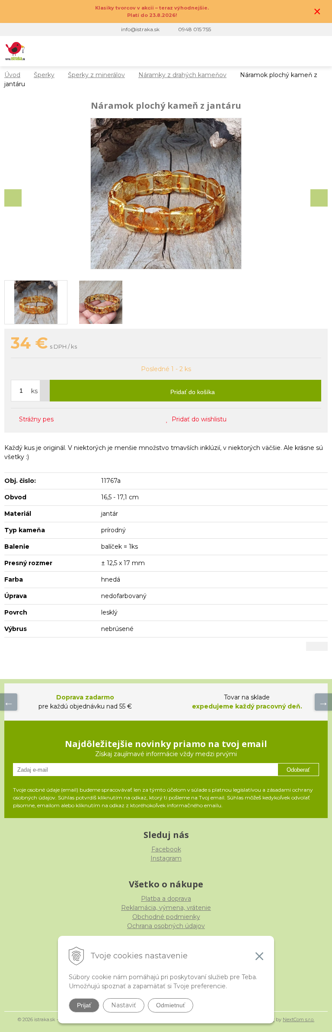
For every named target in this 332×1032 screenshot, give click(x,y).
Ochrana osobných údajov (166, 926)
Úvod (12, 75)
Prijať (84, 1005)
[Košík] (301, 51)
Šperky (44, 75)
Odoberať (298, 770)
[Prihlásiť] (283, 51)
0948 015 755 (194, 29)
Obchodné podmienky (166, 917)
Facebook (166, 849)
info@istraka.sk (140, 29)
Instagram (166, 858)
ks (34, 391)
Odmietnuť (170, 1005)
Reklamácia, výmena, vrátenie (166, 908)
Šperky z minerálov (96, 75)
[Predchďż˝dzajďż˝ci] (8, 702)
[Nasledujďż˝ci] (323, 702)
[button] (266, 51)
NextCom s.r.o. (298, 1019)
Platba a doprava (166, 899)
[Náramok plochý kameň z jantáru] (166, 193)
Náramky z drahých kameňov (182, 75)
